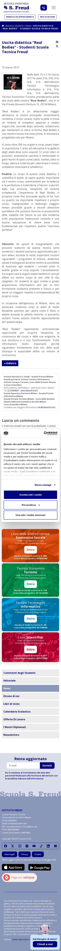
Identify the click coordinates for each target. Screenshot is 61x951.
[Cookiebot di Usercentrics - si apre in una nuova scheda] (43, 433)
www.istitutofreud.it (29, 390)
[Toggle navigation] (53, 8)
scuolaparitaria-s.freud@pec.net (21, 826)
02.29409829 (13, 390)
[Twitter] (12, 845)
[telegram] (26, 845)
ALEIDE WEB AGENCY (21, 939)
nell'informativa (35, 778)
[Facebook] (5, 845)
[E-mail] (55, 845)
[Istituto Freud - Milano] (16, 7)
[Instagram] (19, 845)
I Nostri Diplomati (14, 727)
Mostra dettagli (43, 484)
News (28, 25)
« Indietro (10, 363)
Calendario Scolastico (16, 711)
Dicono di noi (11, 696)
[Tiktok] (41, 845)
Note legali (10, 854)
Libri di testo (11, 704)
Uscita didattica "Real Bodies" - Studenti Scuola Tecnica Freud (30, 27)
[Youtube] (34, 845)
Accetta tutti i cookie (30, 494)
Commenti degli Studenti (19, 673)
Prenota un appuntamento (20, 17)
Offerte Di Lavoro (14, 719)
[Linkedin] (48, 845)
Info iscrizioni (47, 17)
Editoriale (9, 680)
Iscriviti (47, 765)
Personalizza (29, 504)
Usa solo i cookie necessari (30, 515)
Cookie (38, 854)
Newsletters (11, 735)
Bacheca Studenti (15, 25)
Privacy (24, 854)
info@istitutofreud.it (46, 407)
